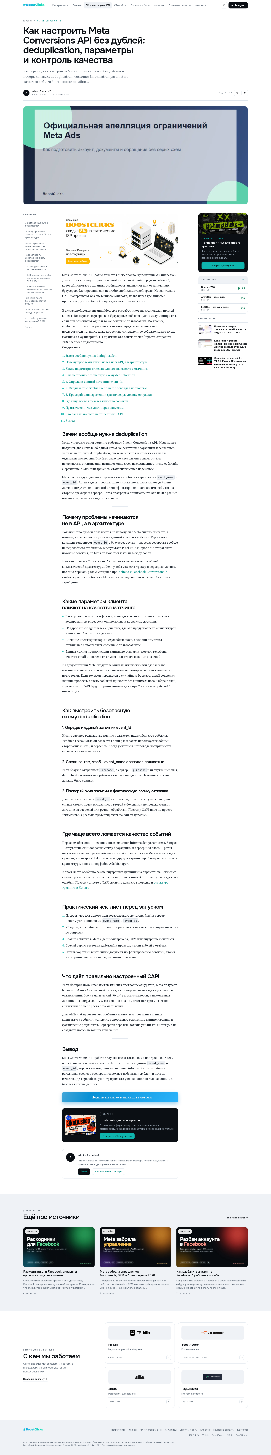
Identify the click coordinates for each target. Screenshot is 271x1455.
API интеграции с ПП (98, 5)
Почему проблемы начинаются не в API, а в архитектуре (38, 234)
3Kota (230, 1435)
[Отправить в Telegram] (237, 93)
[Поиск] (224, 5)
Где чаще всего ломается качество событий (35, 301)
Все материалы (237, 1217)
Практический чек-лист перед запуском (37, 311)
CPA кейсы (120, 5)
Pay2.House (242, 1435)
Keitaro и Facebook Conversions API (144, 572)
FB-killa (205, 1435)
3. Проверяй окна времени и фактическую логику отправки (40, 289)
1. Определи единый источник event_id (37, 268)
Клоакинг (159, 5)
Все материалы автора (108, 1171)
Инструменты (60, 5)
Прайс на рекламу (35, 1379)
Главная (76, 5)
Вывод (28, 327)
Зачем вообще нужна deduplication (36, 224)
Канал (84, 1171)
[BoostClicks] (34, 5)
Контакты (200, 5)
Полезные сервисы (180, 5)
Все (243, 280)
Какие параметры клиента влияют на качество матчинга (35, 246)
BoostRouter (218, 1435)
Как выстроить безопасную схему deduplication (35, 257)
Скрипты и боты (140, 5)
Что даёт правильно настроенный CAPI (36, 320)
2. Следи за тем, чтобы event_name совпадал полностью (39, 278)
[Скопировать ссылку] (245, 93)
